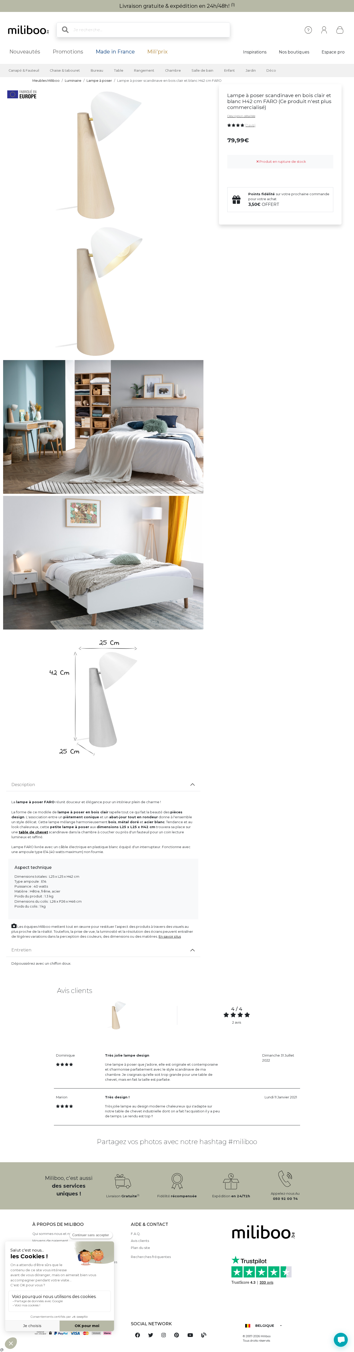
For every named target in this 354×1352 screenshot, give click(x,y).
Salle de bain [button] (202, 70)
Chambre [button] (173, 70)
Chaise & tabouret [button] (65, 70)
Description (23, 784)
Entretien (21, 950)
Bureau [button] (97, 70)
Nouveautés (24, 52)
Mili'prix (157, 52)
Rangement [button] (144, 70)
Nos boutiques (294, 52)
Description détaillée (241, 116)
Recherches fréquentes (151, 1257)
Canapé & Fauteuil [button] (24, 70)
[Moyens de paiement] (78, 1333)
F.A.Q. (135, 1234)
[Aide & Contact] (308, 30)
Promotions (68, 52)
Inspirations (254, 52)
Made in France (115, 52)
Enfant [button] (229, 70)
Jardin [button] (251, 70)
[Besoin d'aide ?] (341, 1340)
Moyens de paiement (50, 1241)
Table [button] (118, 70)
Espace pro (333, 52)
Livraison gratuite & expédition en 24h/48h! (177, 6)
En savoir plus (170, 936)
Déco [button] (271, 70)
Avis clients (140, 1241)
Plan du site (140, 1248)
